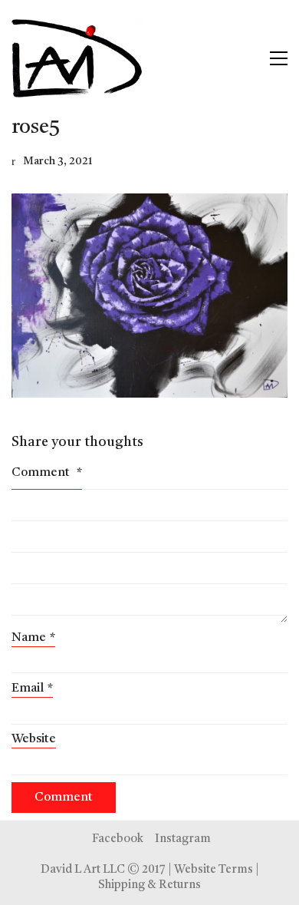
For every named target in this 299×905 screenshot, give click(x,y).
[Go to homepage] (77, 58)
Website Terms (213, 870)
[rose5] (150, 295)
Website (34, 739)
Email (32, 688)
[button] (279, 58)
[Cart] (246, 58)
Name (33, 638)
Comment (47, 473)
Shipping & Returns (149, 885)
